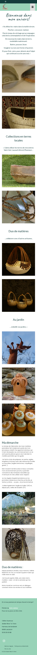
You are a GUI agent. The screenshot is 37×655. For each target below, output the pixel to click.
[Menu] (32, 7)
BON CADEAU (13, 608)
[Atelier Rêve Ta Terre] (14, 7)
